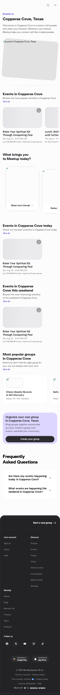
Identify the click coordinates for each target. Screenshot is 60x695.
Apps (6, 621)
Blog (6, 602)
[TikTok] (43, 644)
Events (34, 549)
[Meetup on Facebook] (7, 644)
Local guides (36, 574)
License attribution (27, 684)
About (6, 596)
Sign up (7, 543)
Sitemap (34, 586)
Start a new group (42, 523)
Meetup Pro (9, 609)
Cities (33, 562)
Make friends (37, 580)
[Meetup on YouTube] (25, 644)
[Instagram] (34, 644)
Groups (34, 543)
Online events (37, 568)
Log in (6, 549)
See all (6, 102)
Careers (7, 615)
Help (6, 556)
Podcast (7, 627)
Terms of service (22, 675)
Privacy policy (38, 675)
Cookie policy (42, 679)
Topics (34, 556)
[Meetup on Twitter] (16, 644)
